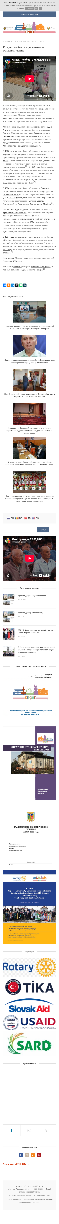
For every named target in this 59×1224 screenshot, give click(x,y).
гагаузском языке (11, 194)
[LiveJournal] (24, 285)
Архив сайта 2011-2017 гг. (16, 1163)
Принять (29, 8)
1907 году (13, 197)
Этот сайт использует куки (15, 2)
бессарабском (33, 126)
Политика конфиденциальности (22, 1195)
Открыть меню (30, 14)
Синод (44, 188)
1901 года (35, 166)
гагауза (27, 129)
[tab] (11, 1130)
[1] (26, 165)
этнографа (48, 246)
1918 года (14, 209)
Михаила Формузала (41, 266)
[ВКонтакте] (4, 285)
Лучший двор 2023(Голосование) (32, 595)
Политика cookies (43, 1195)
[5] (44, 268)
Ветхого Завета (36, 200)
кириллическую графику (31, 218)
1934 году (9, 236)
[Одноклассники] (8, 285)
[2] (52, 202)
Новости (8, 41)
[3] (30, 230)
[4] (12, 251)
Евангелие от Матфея (40, 204)
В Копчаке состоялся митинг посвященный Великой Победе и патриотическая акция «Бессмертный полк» (36, 650)
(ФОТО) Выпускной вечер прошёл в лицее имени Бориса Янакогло (36, 631)
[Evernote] (20, 285)
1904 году (9, 188)
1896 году (9, 150)
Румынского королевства (14, 212)
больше (20, 8)
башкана (17, 266)
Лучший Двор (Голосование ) (30, 612)
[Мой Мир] (12, 285)
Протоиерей (8, 257)
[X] (16, 285)
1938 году (7, 249)
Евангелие (23, 204)
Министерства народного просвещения (21, 145)
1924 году (34, 222)
